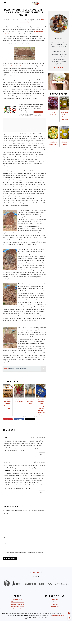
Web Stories (55, 606)
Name (5, 537)
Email (5, 544)
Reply (42, 454)
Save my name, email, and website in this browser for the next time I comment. (24, 554)
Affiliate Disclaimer (17, 602)
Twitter (22, 66)
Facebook (14, 66)
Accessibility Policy (17, 606)
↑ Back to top (36, 572)
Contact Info (17, 609)
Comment (6, 513)
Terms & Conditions (17, 604)
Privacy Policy (17, 599)
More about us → (59, 67)
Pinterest (55, 604)
